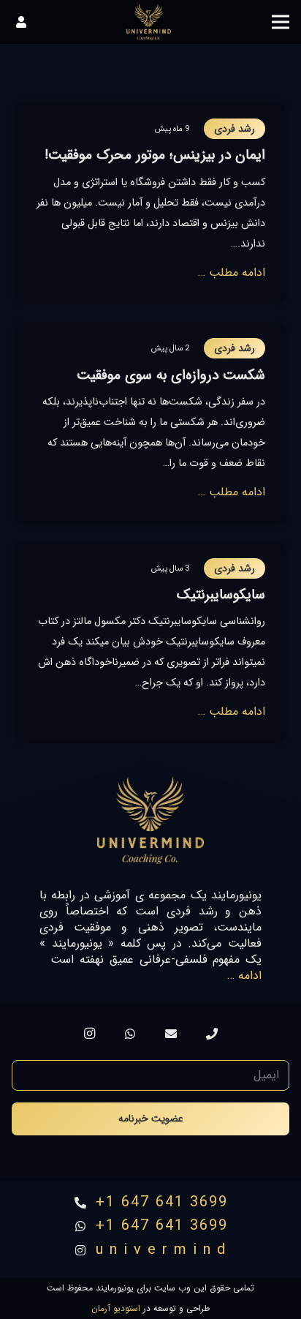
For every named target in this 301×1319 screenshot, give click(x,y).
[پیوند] (148, 22)
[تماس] (211, 1033)
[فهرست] (280, 22)
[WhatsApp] (130, 1033)
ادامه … (244, 975)
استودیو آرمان (115, 1308)
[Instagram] (89, 1033)
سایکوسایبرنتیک (221, 595)
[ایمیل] (171, 1033)
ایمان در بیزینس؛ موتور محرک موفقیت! (155, 155)
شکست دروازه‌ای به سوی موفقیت (171, 375)
